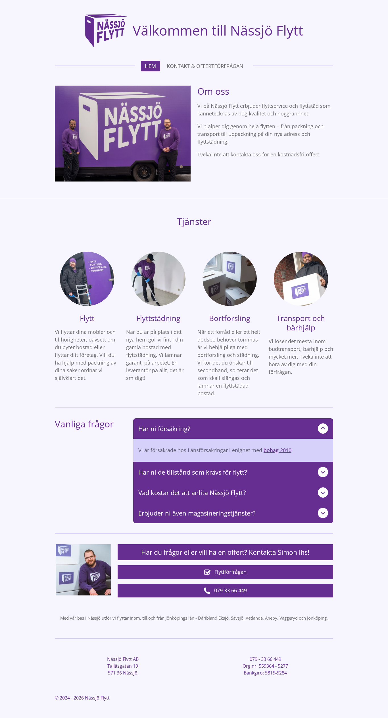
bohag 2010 (277, 450)
